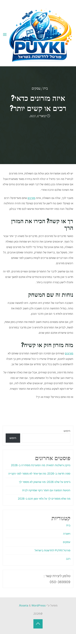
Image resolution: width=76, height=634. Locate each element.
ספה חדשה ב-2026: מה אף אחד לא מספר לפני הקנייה (39, 473)
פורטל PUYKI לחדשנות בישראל (52, 550)
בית (45, 89)
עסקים (36, 89)
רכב (68, 558)
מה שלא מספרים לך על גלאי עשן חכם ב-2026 (44, 498)
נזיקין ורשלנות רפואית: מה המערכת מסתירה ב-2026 (40, 465)
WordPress (38, 605)
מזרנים (31, 198)
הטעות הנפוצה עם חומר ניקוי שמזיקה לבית (46, 490)
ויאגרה (66, 533)
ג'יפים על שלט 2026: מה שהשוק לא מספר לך (44, 482)
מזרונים (69, 353)
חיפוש (67, 431)
